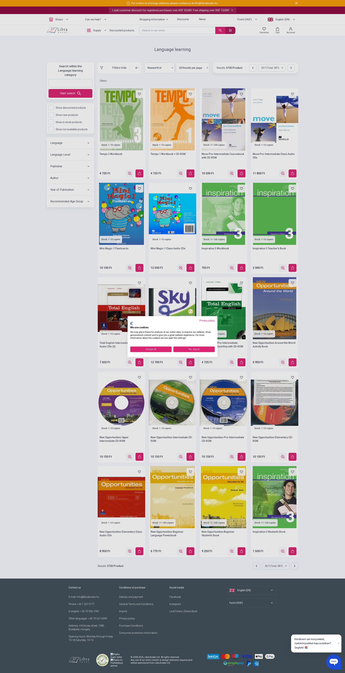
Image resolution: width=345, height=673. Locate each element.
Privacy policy (207, 320)
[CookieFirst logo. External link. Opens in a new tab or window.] (131, 323)
